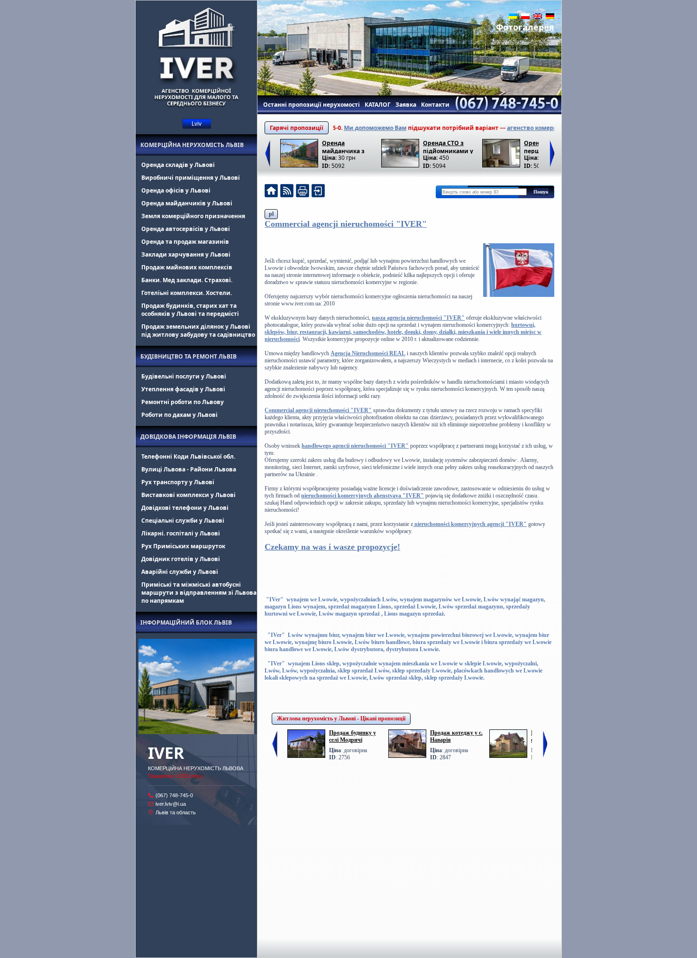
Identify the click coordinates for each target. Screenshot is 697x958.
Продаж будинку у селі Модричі (352, 736)
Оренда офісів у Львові (176, 190)
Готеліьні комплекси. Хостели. (186, 293)
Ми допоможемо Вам (354, 128)
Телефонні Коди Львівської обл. (188, 456)
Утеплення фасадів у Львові (183, 389)
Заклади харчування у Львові (185, 254)
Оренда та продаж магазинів (185, 242)
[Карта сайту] (318, 192)
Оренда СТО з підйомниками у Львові (448, 146)
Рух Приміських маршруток (183, 546)
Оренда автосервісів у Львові (185, 229)
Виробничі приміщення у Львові (190, 178)
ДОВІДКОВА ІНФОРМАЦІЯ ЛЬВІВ (188, 437)
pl (271, 214)
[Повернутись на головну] (271, 192)
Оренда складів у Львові (178, 165)
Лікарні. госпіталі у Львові (180, 533)
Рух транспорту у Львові (177, 482)
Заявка (405, 105)
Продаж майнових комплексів (186, 267)
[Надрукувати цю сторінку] (302, 192)
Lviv (197, 124)
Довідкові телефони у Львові (185, 508)
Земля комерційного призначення (193, 216)
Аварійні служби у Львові (179, 572)
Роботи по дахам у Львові (179, 415)
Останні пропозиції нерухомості (311, 105)
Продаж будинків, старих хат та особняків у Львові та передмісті (190, 310)
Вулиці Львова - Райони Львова (188, 469)
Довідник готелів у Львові (180, 559)
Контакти (435, 105)
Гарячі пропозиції (296, 128)
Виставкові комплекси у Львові (188, 495)
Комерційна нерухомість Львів (192, 145)
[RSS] (286, 192)
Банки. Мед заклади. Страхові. (186, 280)
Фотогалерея (525, 27)
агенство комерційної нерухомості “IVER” (547, 128)
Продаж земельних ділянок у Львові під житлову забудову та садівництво (198, 330)
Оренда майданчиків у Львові (186, 203)
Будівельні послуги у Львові (183, 376)
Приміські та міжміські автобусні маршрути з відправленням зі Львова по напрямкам (199, 592)
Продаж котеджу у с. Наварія (456, 736)
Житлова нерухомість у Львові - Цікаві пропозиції (341, 718)
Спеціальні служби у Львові (182, 520)
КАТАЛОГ (378, 105)
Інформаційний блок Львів (186, 622)
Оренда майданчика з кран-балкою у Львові (343, 146)
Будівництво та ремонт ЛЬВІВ (188, 356)
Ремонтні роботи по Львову (182, 402)
